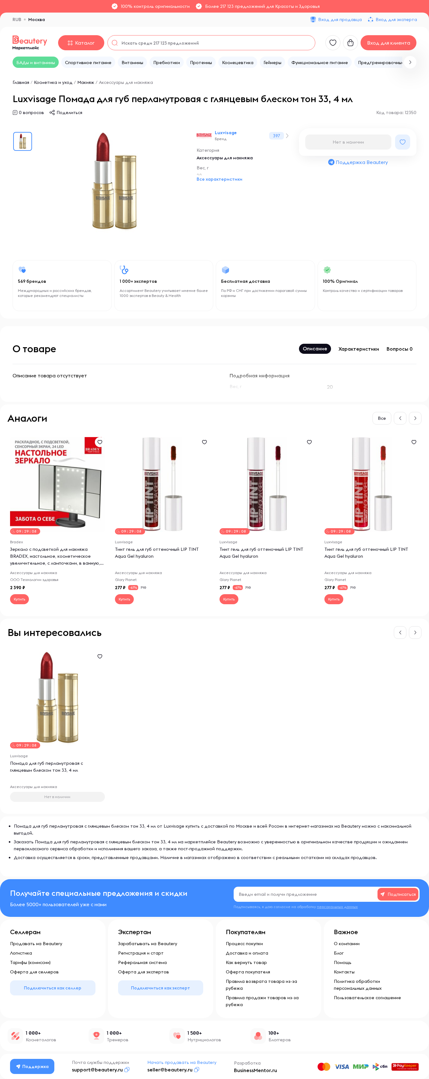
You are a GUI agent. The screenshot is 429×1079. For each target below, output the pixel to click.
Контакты (344, 972)
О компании (347, 943)
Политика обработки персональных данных (358, 984)
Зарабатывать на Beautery (147, 943)
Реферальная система (142, 962)
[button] (410, 62)
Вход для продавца (340, 19)
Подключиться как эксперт (160, 988)
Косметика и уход (53, 82)
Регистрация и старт (141, 953)
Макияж (85, 82)
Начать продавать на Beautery (181, 1062)
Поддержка (35, 1066)
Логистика (21, 953)
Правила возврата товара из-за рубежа (261, 984)
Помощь (342, 962)
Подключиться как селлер (52, 988)
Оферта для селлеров (34, 972)
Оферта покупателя (248, 972)
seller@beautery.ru (170, 1069)
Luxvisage (226, 132)
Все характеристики (219, 179)
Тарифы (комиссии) (30, 962)
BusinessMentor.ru (255, 1070)
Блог (339, 953)
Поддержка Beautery (362, 162)
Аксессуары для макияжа (126, 82)
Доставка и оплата (247, 953)
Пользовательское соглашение (367, 997)
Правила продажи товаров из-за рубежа (262, 1001)
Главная (21, 82)
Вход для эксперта (396, 19)
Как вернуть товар (246, 962)
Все (382, 418)
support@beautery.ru (97, 1069)
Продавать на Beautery (36, 943)
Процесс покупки (244, 943)
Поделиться (69, 112)
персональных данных (337, 906)
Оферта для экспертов (143, 972)
